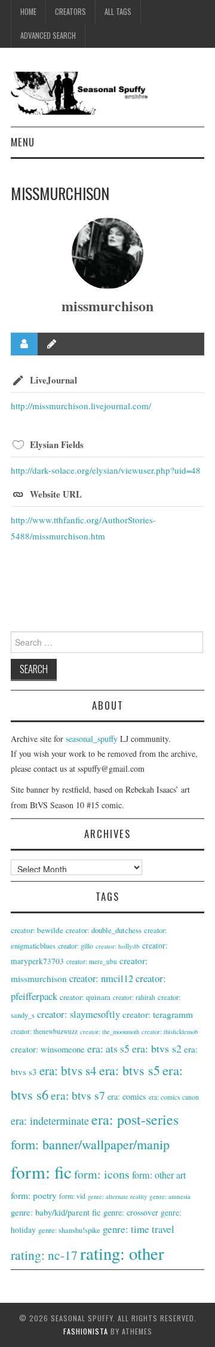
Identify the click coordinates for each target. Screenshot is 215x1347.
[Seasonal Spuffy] (107, 91)
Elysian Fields (57, 444)
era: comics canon (174, 1097)
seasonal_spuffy (92, 738)
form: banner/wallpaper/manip (90, 1144)
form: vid (72, 1196)
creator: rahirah (134, 997)
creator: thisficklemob (170, 1031)
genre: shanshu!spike (69, 1230)
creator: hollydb (118, 945)
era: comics (127, 1096)
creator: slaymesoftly (78, 1014)
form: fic (41, 1171)
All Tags (118, 11)
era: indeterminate (50, 1120)
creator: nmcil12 (101, 978)
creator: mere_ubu (91, 961)
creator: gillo (75, 945)
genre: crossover (130, 1212)
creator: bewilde (37, 930)
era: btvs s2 (157, 1048)
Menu (23, 141)
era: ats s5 (108, 1048)
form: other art (159, 1175)
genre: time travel (138, 1229)
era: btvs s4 (68, 1070)
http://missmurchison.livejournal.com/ (81, 406)
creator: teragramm (157, 1014)
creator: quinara (85, 997)
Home (28, 11)
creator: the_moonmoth (109, 1031)
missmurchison (107, 305)
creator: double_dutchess (104, 930)
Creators (70, 11)
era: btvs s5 (129, 1070)
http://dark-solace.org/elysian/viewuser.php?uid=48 (106, 470)
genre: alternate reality (117, 1196)
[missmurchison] (107, 253)
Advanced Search (48, 35)
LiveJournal (53, 379)
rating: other (122, 1253)
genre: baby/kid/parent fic (56, 1212)
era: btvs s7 (78, 1095)
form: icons (102, 1174)
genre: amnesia (170, 1196)
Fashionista (85, 1331)
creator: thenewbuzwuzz (44, 1031)
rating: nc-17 (44, 1254)
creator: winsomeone (48, 1049)
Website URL (56, 494)
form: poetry (34, 1195)
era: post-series (135, 1119)
